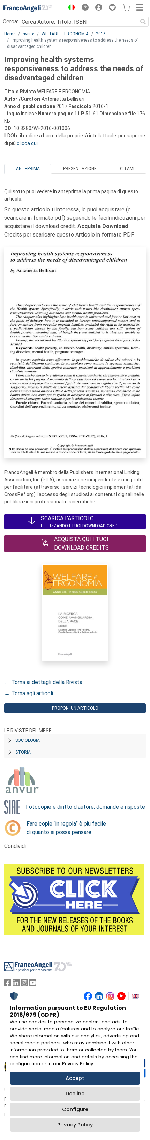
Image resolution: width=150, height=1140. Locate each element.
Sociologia (27, 740)
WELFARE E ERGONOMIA (65, 33)
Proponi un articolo (75, 708)
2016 (101, 33)
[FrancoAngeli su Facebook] (7, 984)
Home (9, 33)
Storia (23, 752)
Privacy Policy (75, 1124)
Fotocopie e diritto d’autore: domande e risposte (85, 807)
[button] (69, 8)
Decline (75, 1093)
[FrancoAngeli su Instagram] (24, 984)
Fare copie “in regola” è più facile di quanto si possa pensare (66, 827)
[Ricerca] (143, 22)
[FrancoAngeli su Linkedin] (16, 984)
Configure (75, 1109)
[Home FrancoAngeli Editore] (27, 8)
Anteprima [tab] (28, 168)
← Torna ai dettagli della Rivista (43, 682)
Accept (75, 1078)
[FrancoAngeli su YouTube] (32, 984)
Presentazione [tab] (80, 168)
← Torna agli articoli (28, 693)
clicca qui (27, 143)
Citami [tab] (127, 168)
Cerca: (10, 21)
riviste (28, 33)
